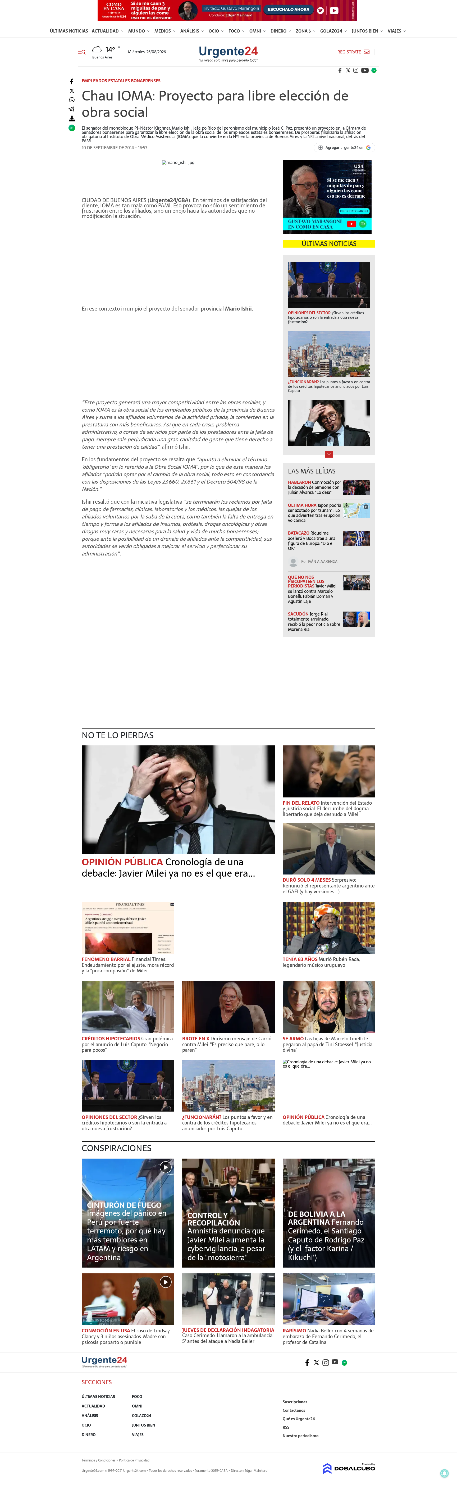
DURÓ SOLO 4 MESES (307, 880)
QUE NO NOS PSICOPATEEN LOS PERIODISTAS (306, 581)
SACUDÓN (299, 614)
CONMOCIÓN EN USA (106, 1330)
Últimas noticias (69, 31)
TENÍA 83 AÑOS (301, 959)
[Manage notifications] (444, 1473)
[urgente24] (104, 1366)
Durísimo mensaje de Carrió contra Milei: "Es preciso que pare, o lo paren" (226, 1044)
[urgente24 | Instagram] (356, 70)
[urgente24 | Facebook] (340, 70)
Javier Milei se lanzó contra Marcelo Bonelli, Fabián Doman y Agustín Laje (312, 593)
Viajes (395, 31)
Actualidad (106, 31)
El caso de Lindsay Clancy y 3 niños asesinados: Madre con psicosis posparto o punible (126, 1336)
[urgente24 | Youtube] (365, 70)
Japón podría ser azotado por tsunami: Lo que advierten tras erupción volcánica (314, 513)
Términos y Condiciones (98, 1460)
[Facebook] (71, 81)
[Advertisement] (178, 260)
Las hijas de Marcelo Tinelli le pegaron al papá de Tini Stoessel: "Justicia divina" (327, 1044)
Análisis (190, 31)
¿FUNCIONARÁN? (202, 1117)
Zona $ (304, 31)
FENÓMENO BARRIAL (107, 959)
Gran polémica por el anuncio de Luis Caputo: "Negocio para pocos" (127, 1044)
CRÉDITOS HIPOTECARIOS (111, 1038)
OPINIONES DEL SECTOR (110, 1117)
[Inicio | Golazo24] (374, 70)
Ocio (214, 31)
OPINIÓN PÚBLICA (123, 862)
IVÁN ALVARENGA (322, 561)
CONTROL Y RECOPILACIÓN (214, 1219)
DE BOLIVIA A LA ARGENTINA (316, 1218)
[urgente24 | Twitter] (348, 70)
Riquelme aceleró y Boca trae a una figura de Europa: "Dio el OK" (311, 541)
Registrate (349, 52)
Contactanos (294, 1410)
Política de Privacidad (134, 1460)
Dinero (279, 31)
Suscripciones (295, 1402)
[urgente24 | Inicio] (369, 1444)
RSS (286, 1427)
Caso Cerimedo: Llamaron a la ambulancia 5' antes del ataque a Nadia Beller (227, 1338)
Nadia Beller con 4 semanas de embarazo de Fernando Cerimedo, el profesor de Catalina (328, 1336)
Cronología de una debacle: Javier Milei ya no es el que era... (168, 867)
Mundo (137, 31)
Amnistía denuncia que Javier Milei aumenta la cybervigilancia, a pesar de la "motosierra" (226, 1244)
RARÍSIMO (295, 1330)
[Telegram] (71, 109)
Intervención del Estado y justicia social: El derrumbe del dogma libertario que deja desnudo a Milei (327, 808)
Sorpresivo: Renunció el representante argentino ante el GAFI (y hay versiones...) (329, 885)
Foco (235, 31)
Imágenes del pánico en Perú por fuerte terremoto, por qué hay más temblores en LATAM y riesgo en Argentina (127, 1235)
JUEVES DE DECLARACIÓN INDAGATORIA (228, 1330)
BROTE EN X (196, 1038)
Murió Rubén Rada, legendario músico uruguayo (321, 962)
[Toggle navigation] (84, 52)
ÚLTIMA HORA (303, 505)
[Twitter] (71, 91)
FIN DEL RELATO (302, 803)
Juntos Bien (365, 31)
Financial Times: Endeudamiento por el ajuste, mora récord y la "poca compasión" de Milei (128, 964)
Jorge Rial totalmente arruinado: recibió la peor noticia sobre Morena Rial (314, 622)
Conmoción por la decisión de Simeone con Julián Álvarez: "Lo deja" (314, 487)
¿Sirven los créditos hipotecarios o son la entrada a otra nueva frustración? (124, 1122)
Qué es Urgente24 (299, 1419)
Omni (255, 31)
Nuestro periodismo (300, 1436)
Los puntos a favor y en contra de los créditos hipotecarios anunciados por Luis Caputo (227, 1122)
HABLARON (300, 482)
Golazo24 (331, 31)
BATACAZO (299, 533)
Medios (163, 31)
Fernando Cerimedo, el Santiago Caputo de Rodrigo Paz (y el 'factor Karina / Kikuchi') (326, 1240)
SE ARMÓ (294, 1038)
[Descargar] (71, 118)
